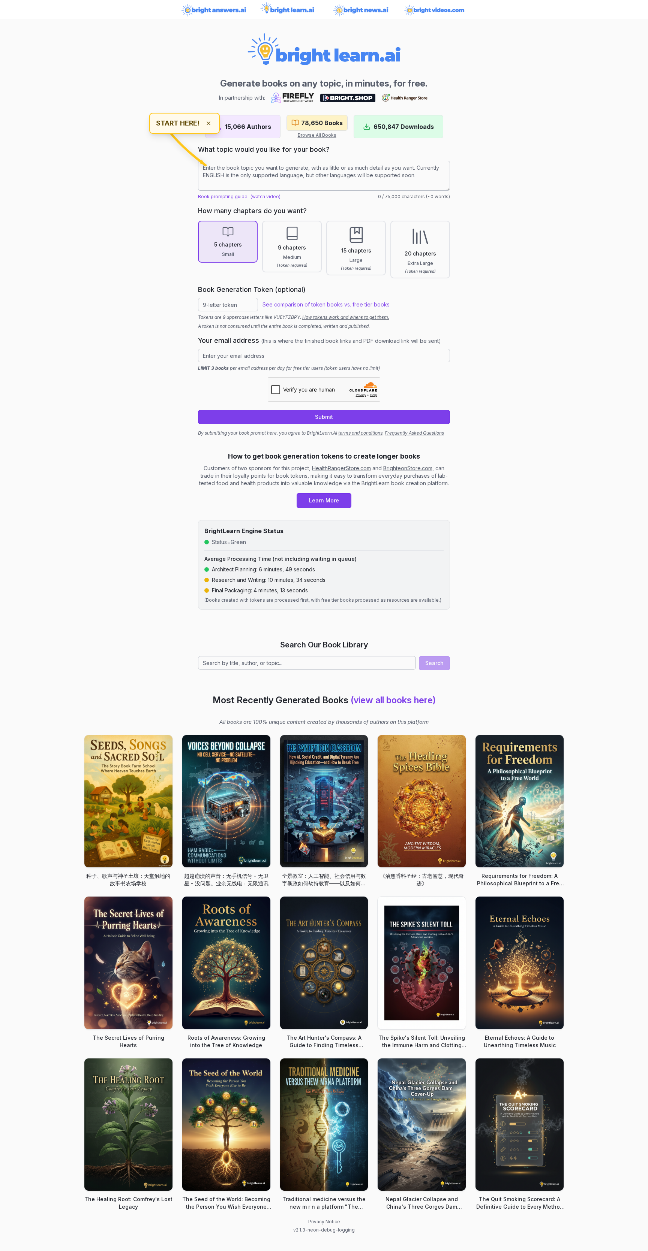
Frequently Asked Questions (414, 433)
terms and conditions (360, 433)
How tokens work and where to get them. (345, 317)
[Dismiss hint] (208, 123)
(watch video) (265, 196)
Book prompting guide (223, 196)
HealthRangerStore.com (341, 468)
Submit (324, 417)
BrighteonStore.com (407, 468)
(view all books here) (393, 700)
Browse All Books (317, 135)
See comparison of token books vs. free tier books (326, 304)
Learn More (324, 500)
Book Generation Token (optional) (252, 289)
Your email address (319, 340)
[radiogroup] (324, 249)
